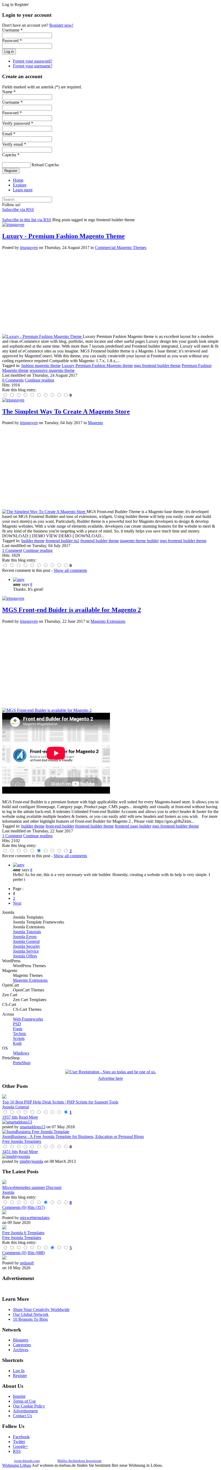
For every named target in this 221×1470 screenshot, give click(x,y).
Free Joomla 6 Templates (23, 1232)
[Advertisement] (110, 292)
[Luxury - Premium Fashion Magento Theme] (42, 336)
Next (17, 903)
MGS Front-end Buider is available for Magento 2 (71, 609)
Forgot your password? (32, 61)
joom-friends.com (27, 1461)
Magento (95, 422)
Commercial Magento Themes (120, 247)
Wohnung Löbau (16, 1465)
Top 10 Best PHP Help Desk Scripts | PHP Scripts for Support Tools (60, 1102)
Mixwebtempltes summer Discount (31, 1187)
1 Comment (12, 550)
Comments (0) (14, 1207)
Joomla (8, 1192)
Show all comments (70, 570)
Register (10, 171)
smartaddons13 (32, 1127)
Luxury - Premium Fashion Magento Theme (63, 236)
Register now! (61, 25)
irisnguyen (29, 247)
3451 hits (10, 1151)
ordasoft (27, 1263)
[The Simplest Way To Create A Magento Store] (44, 511)
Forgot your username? (32, 66)
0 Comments (13, 380)
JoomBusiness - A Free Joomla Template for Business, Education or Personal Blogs (73, 1136)
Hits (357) (36, 1207)
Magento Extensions (108, 621)
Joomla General (15, 1107)
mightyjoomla (31, 1161)
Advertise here (110, 1078)
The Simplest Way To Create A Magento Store (66, 411)
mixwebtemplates (35, 1217)
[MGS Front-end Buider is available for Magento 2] (47, 710)
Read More (28, 1117)
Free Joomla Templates (21, 1141)
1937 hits (10, 1117)
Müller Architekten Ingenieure (79, 1461)
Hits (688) (36, 1252)
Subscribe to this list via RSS (26, 219)
